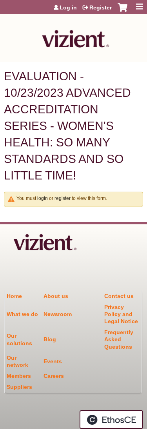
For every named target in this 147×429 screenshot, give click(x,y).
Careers (54, 376)
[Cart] (122, 11)
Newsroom (58, 314)
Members (19, 376)
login (42, 198)
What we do (22, 314)
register (62, 198)
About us (56, 296)
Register (100, 7)
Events (53, 361)
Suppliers (19, 387)
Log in (68, 7)
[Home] (73, 36)
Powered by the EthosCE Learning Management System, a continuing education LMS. (111, 419)
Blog (50, 339)
